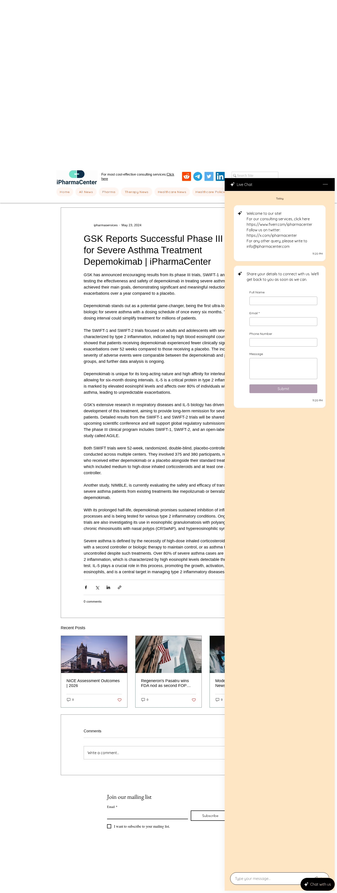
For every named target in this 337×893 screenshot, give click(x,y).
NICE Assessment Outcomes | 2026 (93, 683)
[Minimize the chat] (325, 184)
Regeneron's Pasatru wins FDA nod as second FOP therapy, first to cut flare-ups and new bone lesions (166, 683)
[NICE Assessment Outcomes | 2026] (94, 654)
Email (254, 313)
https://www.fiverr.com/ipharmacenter (279, 224)
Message (256, 354)
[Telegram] (197, 176)
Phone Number (260, 334)
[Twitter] (208, 176)
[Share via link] (119, 587)
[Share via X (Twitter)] (97, 587)
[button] (109, 191)
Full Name (257, 292)
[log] (280, 530)
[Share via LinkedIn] (108, 587)
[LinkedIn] (220, 176)
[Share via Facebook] (86, 587)
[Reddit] (186, 176)
